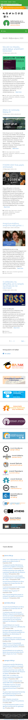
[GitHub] (16, 13)
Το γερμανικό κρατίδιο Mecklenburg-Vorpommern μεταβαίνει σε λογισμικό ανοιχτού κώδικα (13, 566)
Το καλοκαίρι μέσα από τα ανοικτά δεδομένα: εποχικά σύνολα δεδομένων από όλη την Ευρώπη (13, 614)
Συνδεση (14, 1)
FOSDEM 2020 (11, 213)
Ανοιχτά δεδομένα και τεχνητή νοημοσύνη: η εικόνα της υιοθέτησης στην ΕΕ (14, 626)
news (5, 95)
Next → (23, 341)
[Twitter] (10, 13)
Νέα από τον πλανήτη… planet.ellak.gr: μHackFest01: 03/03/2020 (13, 49)
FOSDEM (6, 210)
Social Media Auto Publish (8, 719)
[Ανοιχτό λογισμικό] (14, 23)
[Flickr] (5, 17)
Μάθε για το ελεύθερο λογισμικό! (14, 7)
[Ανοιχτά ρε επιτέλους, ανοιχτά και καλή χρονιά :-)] (14, 238)
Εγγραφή (9, 1)
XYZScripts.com (21, 719)
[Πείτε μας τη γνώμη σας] (4, 13)
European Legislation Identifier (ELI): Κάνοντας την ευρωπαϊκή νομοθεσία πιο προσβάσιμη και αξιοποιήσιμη (14, 632)
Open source (10, 95)
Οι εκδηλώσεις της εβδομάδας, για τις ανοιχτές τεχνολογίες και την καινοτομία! (13, 285)
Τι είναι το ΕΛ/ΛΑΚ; (4, 1)
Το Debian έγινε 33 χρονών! (10, 591)
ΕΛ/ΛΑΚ (2, 3)
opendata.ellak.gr (9, 603)
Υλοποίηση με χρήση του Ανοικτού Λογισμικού (11, 714)
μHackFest (6, 100)
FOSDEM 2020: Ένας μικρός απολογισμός (13, 166)
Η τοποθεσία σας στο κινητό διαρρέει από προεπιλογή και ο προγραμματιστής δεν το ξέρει (14, 577)
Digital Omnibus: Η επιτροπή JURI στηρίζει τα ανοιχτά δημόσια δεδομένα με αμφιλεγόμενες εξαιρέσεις (13, 644)
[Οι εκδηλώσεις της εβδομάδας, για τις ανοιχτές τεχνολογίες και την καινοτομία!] (14, 299)
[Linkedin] (13, 13)
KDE (5, 152)
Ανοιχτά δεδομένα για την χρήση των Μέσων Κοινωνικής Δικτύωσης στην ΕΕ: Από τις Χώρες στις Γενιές (13, 652)
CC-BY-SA (14, 717)
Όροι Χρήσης (5, 715)
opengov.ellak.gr (9, 660)
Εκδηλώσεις (11, 97)
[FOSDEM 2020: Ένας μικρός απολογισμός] (14, 178)
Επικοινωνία (20, 717)
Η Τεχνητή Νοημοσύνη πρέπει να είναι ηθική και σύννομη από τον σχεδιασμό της (13, 706)
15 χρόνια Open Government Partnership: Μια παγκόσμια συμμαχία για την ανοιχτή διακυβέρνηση (14, 693)
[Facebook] (7, 13)
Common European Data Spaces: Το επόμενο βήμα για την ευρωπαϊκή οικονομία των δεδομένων (12, 619)
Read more (18, 92)
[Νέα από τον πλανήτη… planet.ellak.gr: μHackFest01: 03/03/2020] (14, 63)
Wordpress (24, 714)
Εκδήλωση (17, 97)
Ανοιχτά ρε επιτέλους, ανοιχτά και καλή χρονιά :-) (13, 224)
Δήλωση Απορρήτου (13, 715)
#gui (5, 155)
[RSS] (7, 17)
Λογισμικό (22, 97)
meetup (10, 155)
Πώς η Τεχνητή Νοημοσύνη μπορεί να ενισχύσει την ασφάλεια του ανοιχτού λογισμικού (13, 596)
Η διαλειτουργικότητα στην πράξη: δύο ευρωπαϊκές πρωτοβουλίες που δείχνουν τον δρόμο (14, 572)
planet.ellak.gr (16, 95)
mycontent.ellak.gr (15, 3)
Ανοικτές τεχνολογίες (18, 271)
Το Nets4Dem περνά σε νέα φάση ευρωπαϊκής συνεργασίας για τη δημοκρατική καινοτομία (12, 686)
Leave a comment (8, 101)
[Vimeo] (22, 13)
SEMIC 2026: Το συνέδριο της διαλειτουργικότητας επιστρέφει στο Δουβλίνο (13, 677)
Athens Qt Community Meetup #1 (11, 111)
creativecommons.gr (7, 3)
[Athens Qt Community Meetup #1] (14, 123)
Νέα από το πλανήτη (7, 98)
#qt (7, 155)
